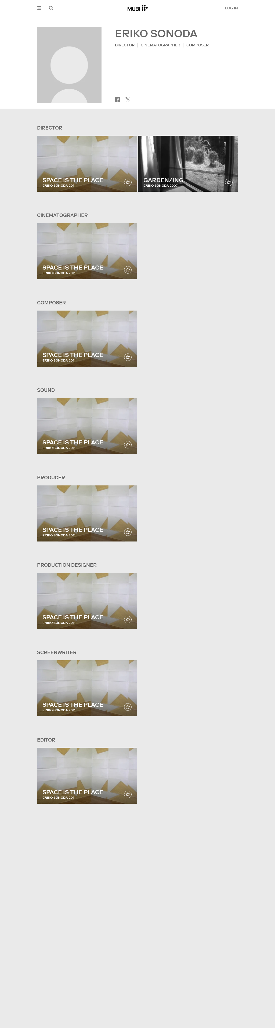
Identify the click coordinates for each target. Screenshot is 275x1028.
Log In (231, 8)
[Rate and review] (128, 182)
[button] (39, 8)
